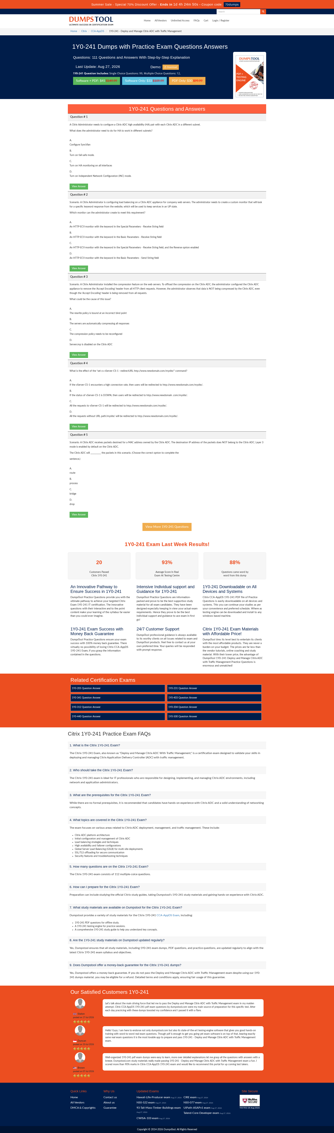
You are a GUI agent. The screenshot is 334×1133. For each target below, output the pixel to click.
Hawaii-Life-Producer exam (153, 1097)
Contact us (110, 1097)
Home (147, 20)
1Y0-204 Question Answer (182, 707)
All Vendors (161, 20)
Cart (206, 20)
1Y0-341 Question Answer (86, 698)
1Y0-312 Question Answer (86, 707)
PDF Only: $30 (187, 80)
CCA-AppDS (97, 31)
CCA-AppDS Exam (168, 915)
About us (109, 1102)
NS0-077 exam (193, 1102)
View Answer (79, 186)
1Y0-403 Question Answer (182, 698)
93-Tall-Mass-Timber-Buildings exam (159, 1107)
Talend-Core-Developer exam (201, 1113)
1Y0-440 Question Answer (86, 716)
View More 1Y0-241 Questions (167, 526)
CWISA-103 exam (147, 1118)
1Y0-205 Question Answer (86, 688)
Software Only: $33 (144, 80)
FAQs (197, 20)
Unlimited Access (180, 20)
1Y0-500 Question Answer (182, 716)
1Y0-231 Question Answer (182, 688)
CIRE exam (190, 1097)
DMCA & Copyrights (83, 1107)
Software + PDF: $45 (96, 80)
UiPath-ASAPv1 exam (197, 1107)
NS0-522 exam (146, 1102)
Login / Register (220, 20)
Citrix (84, 31)
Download (171, 67)
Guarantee (110, 1107)
